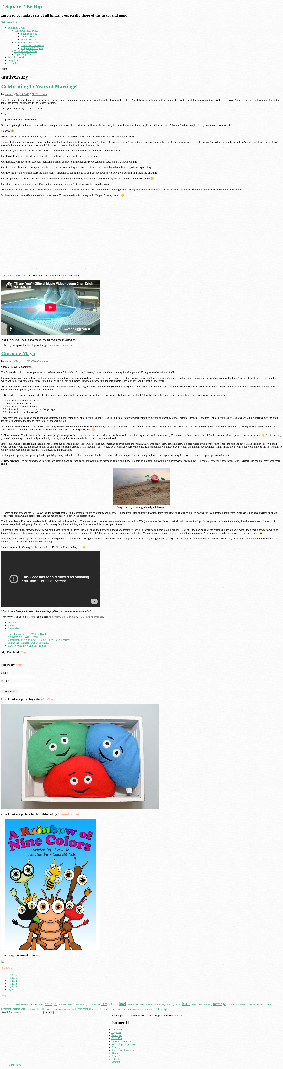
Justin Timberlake (154, 1004)
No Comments (39, 94)
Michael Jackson (232, 1004)
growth (129, 1004)
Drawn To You (28, 39)
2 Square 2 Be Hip (21, 6)
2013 (12, 983)
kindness (194, 1004)
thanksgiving (136, 1009)
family (115, 1004)
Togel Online (14, 1064)
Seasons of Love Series (26, 42)
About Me (13, 63)
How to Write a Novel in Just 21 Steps (27, 645)
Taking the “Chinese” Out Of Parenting (28, 642)
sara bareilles (84, 1008)
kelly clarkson (176, 1004)
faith (110, 1004)
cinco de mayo (69, 617)
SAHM (74, 1009)
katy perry (166, 1004)
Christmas (61, 1004)
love (200, 1004)
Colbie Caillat (86, 617)
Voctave (145, 1009)
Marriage (32, 345)
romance (67, 1009)
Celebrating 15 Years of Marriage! (39, 86)
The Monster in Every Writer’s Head (27, 634)
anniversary (55, 345)
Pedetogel (116, 1035)
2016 (12, 974)
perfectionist (19, 1008)
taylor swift (126, 1009)
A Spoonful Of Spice (32, 48)
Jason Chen (68, 345)
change (51, 1003)
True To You (27, 36)
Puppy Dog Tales (23, 54)
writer (152, 1009)
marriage (98, 617)
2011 (12, 989)
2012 (12, 986)
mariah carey (207, 1004)
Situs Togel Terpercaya (123, 1050)
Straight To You (29, 33)
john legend (142, 1004)
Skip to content (9, 22)
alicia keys (5, 1004)
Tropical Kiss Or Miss (25, 51)
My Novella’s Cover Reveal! (23, 636)
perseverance (31, 1009)
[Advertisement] (28, 1037)
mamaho (9, 94)
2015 (12, 977)
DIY (104, 1004)
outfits (256, 1004)
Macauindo (117, 1029)
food (122, 1004)
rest (61, 1009)
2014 (12, 980)
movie (251, 1004)
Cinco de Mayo (18, 353)
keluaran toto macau (121, 1041)
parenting (265, 1004)
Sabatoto (115, 1061)
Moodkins (243, 1004)
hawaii (135, 1004)
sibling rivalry (97, 1009)
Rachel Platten (43, 1009)
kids (186, 1003)
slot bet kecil (117, 1059)
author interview (21, 1004)
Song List (13, 60)
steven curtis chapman (111, 1009)
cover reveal (94, 1004)
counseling (82, 1004)
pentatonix (6, 1008)
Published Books (16, 27)
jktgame (115, 1053)
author (12, 1004)
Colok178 (116, 1038)
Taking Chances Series (26, 30)
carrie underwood (36, 1004)
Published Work (16, 57)
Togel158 (116, 1032)
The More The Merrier (32, 45)
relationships (55, 1009)
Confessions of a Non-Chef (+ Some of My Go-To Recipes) (39, 639)
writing (161, 1008)
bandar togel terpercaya (123, 1044)
